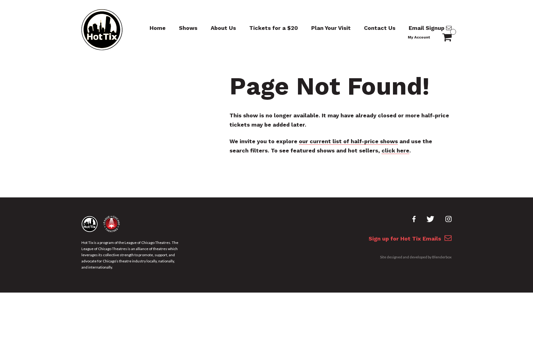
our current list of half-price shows (348, 141)
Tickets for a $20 (273, 28)
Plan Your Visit (331, 28)
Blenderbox (442, 257)
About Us (223, 28)
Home (158, 28)
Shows (188, 28)
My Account (419, 37)
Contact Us (379, 28)
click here (395, 150)
